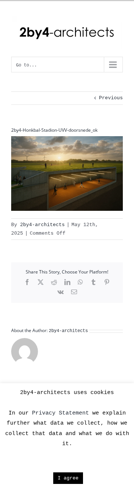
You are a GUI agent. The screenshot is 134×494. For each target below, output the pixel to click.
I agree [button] (68, 478)
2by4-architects (42, 225)
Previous (111, 98)
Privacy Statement (60, 413)
